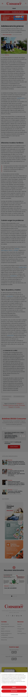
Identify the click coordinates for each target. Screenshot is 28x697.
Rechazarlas (14, 691)
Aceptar (14, 687)
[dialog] (14, 684)
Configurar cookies (14, 694)
